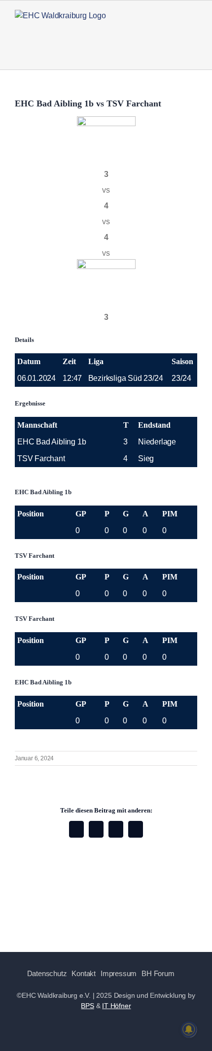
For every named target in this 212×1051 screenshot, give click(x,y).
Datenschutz (47, 973)
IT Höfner (116, 1006)
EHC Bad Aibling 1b (51, 442)
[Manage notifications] (189, 1029)
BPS (87, 1006)
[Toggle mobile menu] (193, 30)
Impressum (119, 973)
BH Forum (157, 973)
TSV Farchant (41, 458)
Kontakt (83, 973)
